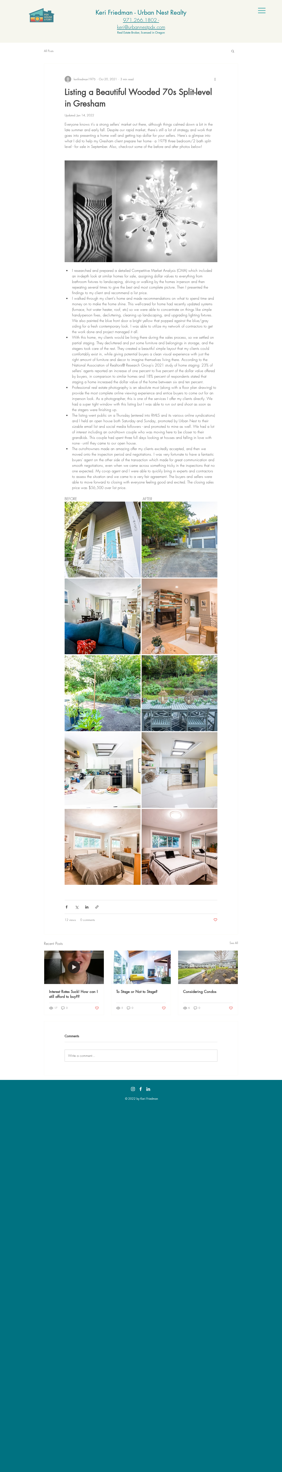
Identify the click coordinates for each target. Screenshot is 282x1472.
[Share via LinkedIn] (87, 907)
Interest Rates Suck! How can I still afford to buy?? (73, 994)
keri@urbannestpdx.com (141, 27)
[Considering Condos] (208, 967)
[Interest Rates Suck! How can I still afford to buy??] (74, 967)
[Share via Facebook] (67, 907)
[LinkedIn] (148, 1089)
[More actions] (214, 79)
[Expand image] (103, 539)
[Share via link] (97, 907)
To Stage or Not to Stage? (137, 991)
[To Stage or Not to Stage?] (141, 967)
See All (234, 943)
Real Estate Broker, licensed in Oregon (141, 32)
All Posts (48, 51)
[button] (261, 10)
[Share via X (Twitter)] (77, 907)
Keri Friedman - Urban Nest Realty (141, 12)
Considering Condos (199, 991)
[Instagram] (133, 1089)
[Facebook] (140, 1089)
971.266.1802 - (141, 20)
